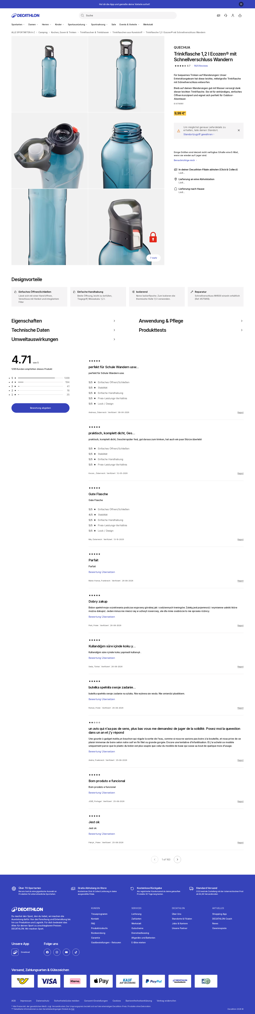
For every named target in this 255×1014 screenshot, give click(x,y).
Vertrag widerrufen (166, 1000)
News (215, 923)
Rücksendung (98, 933)
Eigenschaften (26, 321)
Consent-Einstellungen (96, 1000)
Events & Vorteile (128, 24)
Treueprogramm (99, 914)
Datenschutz (42, 1000)
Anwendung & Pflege (161, 321)
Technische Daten (30, 330)
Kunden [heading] (95, 908)
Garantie (95, 937)
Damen (32, 24)
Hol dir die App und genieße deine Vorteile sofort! (124, 4)
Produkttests (152, 330)
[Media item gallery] (87, 150)
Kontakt (95, 918)
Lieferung (136, 914)
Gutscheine (137, 928)
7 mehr (153, 258)
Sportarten (17, 24)
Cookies (117, 1000)
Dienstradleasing (140, 933)
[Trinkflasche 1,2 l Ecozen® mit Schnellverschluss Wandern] (49, 74)
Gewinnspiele (219, 928)
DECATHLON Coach (222, 918)
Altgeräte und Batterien (143, 937)
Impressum (26, 1000)
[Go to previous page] (154, 859)
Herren (45, 24)
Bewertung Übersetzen (102, 572)
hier (72, 1009)
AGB (13, 1000)
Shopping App (219, 914)
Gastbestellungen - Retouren (106, 942)
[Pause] (241, 4)
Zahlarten (136, 918)
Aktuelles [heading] (218, 908)
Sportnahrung (98, 24)
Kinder (58, 24)
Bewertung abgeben (40, 408)
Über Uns (176, 914)
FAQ (93, 923)
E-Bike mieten (138, 942)
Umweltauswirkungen (34, 339)
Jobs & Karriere (180, 923)
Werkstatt (148, 24)
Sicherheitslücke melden (66, 1000)
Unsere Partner (179, 928)
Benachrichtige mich (184, 160)
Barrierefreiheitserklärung (139, 1000)
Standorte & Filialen (182, 918)
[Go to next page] (177, 859)
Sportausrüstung (77, 24)
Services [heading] (136, 908)
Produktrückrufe (99, 928)
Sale (113, 24)
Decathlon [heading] (178, 908)
